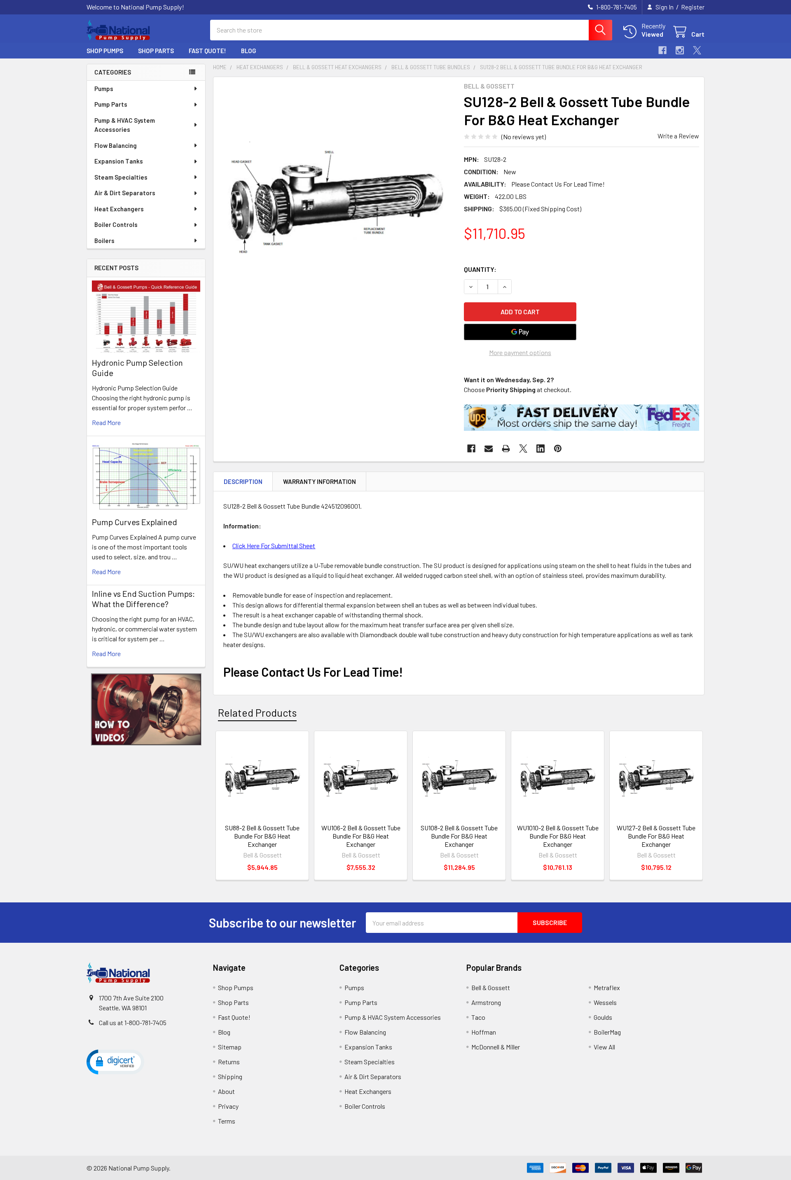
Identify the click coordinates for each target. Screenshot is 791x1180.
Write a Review (678, 136)
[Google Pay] (520, 332)
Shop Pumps (105, 50)
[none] (336, 200)
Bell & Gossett (490, 987)
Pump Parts (110, 104)
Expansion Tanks (118, 161)
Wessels (605, 1002)
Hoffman (483, 1032)
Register (692, 7)
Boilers (104, 240)
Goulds (603, 1017)
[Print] (505, 448)
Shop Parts (156, 50)
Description (243, 481)
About (226, 1091)
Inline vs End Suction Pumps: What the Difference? (143, 599)
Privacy (228, 1106)
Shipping (230, 1076)
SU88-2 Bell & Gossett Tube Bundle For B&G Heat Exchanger (262, 836)
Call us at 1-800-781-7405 (132, 1022)
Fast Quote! (207, 50)
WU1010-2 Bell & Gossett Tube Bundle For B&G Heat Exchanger (558, 836)
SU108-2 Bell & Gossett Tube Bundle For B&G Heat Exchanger (459, 836)
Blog (248, 50)
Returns (229, 1062)
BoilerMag (607, 1032)
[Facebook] (662, 50)
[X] (697, 50)
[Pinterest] (557, 448)
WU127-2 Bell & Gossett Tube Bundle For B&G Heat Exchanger (656, 836)
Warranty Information (319, 481)
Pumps (103, 88)
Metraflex (607, 987)
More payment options (520, 352)
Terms (226, 1121)
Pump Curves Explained (134, 522)
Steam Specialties (120, 177)
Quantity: (480, 269)
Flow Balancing (115, 145)
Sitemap (229, 1047)
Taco (478, 1017)
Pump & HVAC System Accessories (124, 125)
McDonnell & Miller (495, 1047)
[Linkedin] (540, 448)
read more (106, 422)
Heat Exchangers (119, 209)
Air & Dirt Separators (124, 192)
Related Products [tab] (257, 712)
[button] (146, 709)
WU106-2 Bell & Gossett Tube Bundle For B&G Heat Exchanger (360, 836)
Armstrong (486, 1002)
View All (604, 1047)
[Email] (488, 448)
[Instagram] (679, 50)
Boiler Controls (116, 224)
